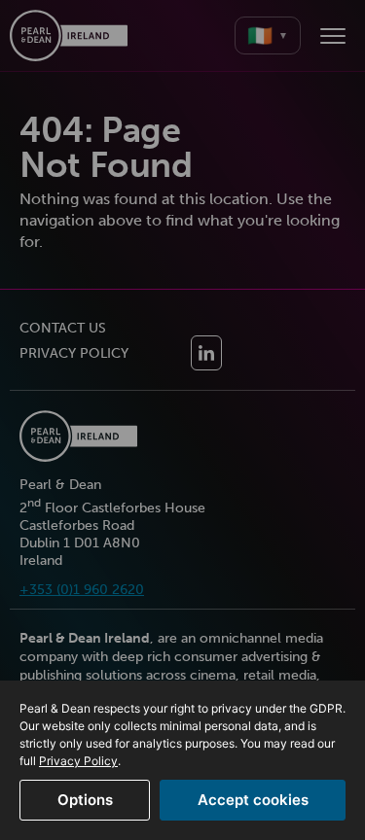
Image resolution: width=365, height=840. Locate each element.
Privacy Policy (78, 760)
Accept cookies (253, 799)
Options (85, 799)
